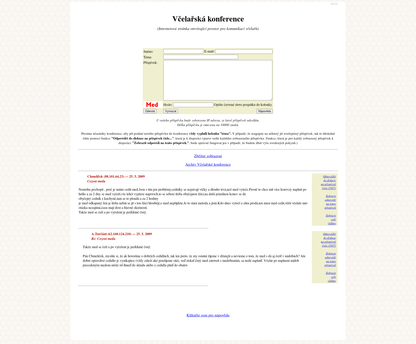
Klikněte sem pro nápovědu (208, 315)
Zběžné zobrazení (208, 155)
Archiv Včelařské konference (208, 164)
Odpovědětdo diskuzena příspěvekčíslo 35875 (328, 239)
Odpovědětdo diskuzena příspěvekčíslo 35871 (328, 182)
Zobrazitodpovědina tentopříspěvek (330, 202)
